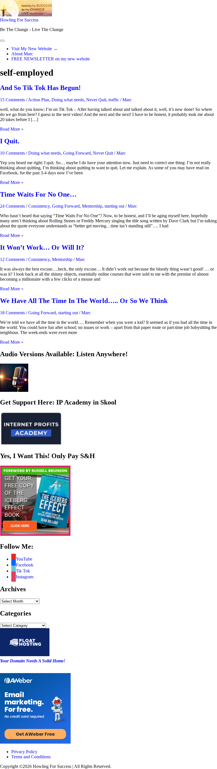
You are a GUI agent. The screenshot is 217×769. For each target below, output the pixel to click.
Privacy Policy (24, 751)
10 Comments (12, 153)
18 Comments (12, 312)
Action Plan (38, 99)
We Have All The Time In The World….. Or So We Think (84, 300)
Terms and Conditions (31, 756)
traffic (113, 99)
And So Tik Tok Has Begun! (40, 87)
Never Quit (96, 99)
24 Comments (12, 206)
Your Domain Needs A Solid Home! (32, 660)
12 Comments (12, 259)
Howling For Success (19, 19)
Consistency (39, 206)
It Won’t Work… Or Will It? (42, 247)
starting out (114, 206)
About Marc (22, 53)
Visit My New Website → (34, 48)
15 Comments (12, 99)
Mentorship (92, 206)
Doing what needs (67, 99)
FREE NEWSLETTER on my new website (50, 58)
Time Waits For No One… (38, 194)
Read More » (11, 129)
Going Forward (77, 153)
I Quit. (9, 141)
